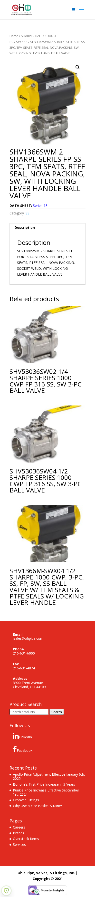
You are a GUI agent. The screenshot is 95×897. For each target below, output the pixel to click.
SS (26, 41)
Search (56, 712)
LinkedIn (25, 737)
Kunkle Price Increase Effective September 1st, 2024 (46, 792)
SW (18, 41)
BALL (38, 36)
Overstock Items (26, 838)
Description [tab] (25, 227)
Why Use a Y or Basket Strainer (37, 805)
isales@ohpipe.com (28, 638)
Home (14, 36)
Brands (18, 833)
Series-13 (40, 205)
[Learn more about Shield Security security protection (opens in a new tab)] (6, 890)
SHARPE (27, 36)
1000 (48, 36)
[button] (77, 67)
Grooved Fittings (26, 800)
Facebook (24, 750)
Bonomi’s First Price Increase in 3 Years (44, 784)
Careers (19, 827)
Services (19, 844)
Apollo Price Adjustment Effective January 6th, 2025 (49, 776)
